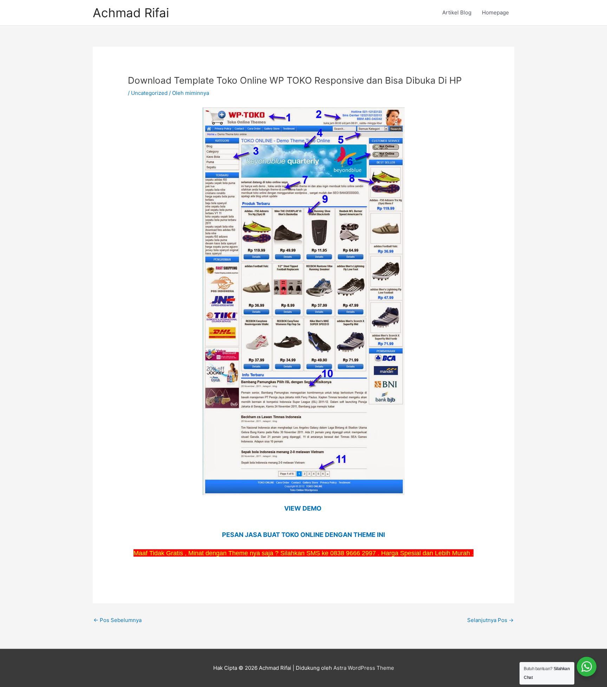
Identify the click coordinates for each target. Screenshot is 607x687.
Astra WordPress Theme (363, 668)
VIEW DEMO (303, 508)
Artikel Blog (456, 12)
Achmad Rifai (131, 12)
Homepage (495, 12)
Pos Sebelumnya (117, 620)
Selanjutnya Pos (490, 620)
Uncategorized (149, 93)
